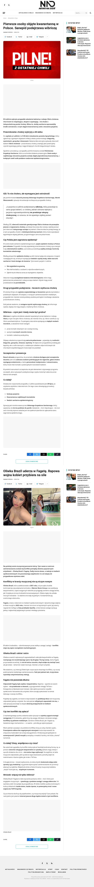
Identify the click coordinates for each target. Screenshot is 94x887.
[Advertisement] (31, 100)
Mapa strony (51, 872)
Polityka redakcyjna (36, 872)
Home (4, 18)
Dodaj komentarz (32, 461)
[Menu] (4, 13)
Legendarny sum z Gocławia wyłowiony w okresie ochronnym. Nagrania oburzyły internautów (84, 41)
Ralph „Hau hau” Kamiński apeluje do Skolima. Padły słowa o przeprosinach (83, 30)
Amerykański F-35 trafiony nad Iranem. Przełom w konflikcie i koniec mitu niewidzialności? (83, 54)
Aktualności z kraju (26, 13)
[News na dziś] (47, 5)
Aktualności (10, 869)
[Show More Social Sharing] (47, 37)
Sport (50, 869)
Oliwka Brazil (7, 832)
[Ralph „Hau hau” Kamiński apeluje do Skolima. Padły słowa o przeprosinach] (71, 30)
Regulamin (62, 872)
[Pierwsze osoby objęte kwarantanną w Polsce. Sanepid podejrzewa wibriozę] (31, 60)
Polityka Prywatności (78, 869)
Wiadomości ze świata (43, 13)
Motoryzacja (58, 13)
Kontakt (64, 869)
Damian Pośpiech (8, 32)
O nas (57, 869)
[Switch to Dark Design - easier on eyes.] (90, 13)
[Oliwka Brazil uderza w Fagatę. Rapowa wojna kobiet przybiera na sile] (31, 507)
